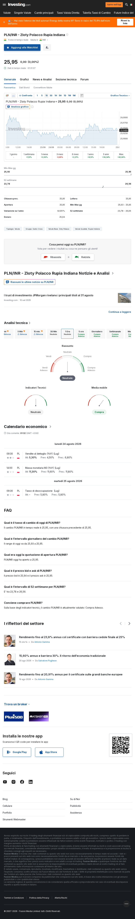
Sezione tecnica (66, 79)
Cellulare (7, 805)
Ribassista (55, 257)
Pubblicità (75, 805)
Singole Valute (22, 12)
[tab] (22, 334)
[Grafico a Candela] (7, 95)
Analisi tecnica (16, 323)
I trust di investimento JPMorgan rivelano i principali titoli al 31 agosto (48, 295)
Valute (7, 12)
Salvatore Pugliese (47, 660)
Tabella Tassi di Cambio (97, 12)
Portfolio (7, 812)
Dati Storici (24, 87)
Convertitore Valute (43, 87)
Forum (85, 79)
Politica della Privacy (39, 898)
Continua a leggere (119, 311)
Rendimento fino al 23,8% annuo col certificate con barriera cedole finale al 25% (72, 637)
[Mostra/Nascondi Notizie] (82, 95)
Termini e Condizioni (14, 898)
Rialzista (85, 257)
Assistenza (76, 812)
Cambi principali (44, 12)
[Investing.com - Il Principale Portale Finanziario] (19, 5)
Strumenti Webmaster (14, 819)
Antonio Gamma (42, 642)
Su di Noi (75, 799)
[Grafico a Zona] (13, 95)
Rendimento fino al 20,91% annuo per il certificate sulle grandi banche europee (70, 674)
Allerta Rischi (61, 898)
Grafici (24, 79)
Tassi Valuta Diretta (68, 12)
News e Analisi (42, 79)
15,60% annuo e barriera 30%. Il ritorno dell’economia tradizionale (62, 655)
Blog (5, 799)
